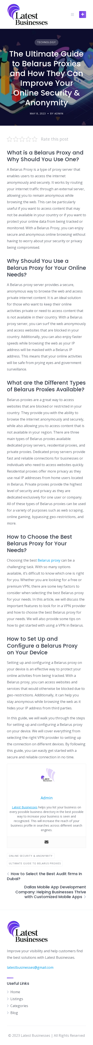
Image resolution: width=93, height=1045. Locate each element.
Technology (46, 42)
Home (15, 992)
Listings (16, 998)
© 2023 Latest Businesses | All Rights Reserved (46, 1035)
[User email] (46, 842)
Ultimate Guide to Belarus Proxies (35, 863)
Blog (14, 1012)
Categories (19, 1005)
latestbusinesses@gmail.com (30, 967)
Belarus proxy (49, 560)
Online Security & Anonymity (31, 855)
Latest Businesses (24, 807)
